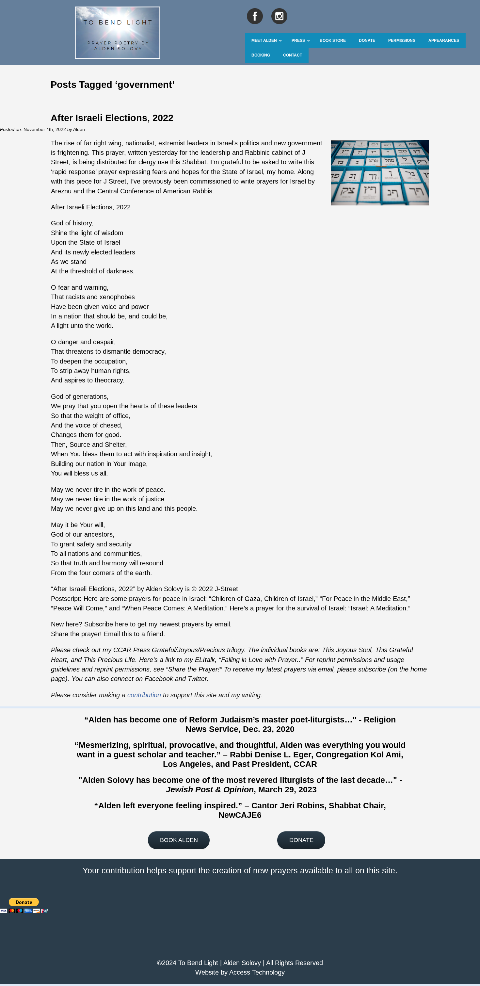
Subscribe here (106, 624)
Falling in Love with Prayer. (260, 659)
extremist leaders (183, 143)
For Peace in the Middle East (364, 598)
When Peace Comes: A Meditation (173, 608)
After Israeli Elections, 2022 (112, 117)
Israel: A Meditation (378, 608)
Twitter (197, 678)
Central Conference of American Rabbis (154, 191)
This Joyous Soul (346, 650)
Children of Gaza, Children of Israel (262, 598)
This (381, 650)
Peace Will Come (78, 608)
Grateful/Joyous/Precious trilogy (198, 650)
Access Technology (257, 972)
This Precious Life (109, 659)
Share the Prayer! (194, 669)
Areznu (61, 191)
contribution (144, 695)
